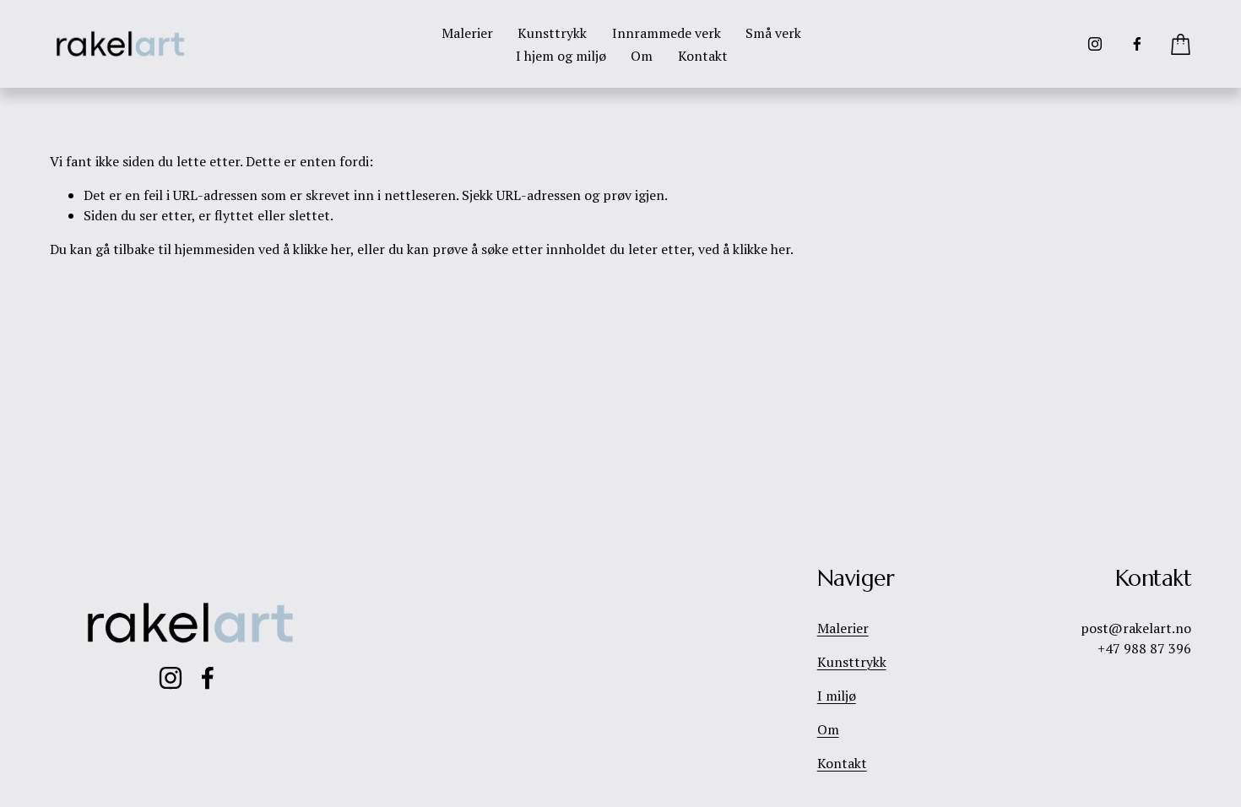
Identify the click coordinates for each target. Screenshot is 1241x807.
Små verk (773, 33)
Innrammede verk (666, 33)
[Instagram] (1095, 43)
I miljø (836, 695)
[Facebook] (1137, 43)
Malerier (467, 33)
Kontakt (703, 55)
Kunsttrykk (552, 33)
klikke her (321, 249)
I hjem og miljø (561, 55)
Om (642, 55)
